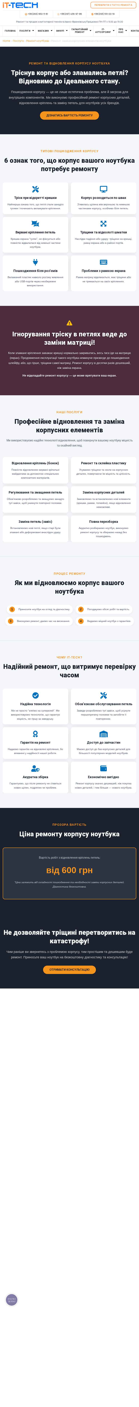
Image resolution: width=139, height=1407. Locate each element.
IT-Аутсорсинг (103, 31)
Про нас (120, 31)
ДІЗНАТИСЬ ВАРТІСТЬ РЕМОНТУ (69, 115)
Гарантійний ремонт (79, 31)
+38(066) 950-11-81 (38, 13)
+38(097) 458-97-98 (71, 13)
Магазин (43, 31)
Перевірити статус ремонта (113, 5)
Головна (10, 31)
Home (6, 41)
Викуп (60, 31)
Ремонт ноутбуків (37, 41)
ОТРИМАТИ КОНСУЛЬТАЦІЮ (69, 969)
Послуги (24, 31)
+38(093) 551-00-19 (104, 13)
